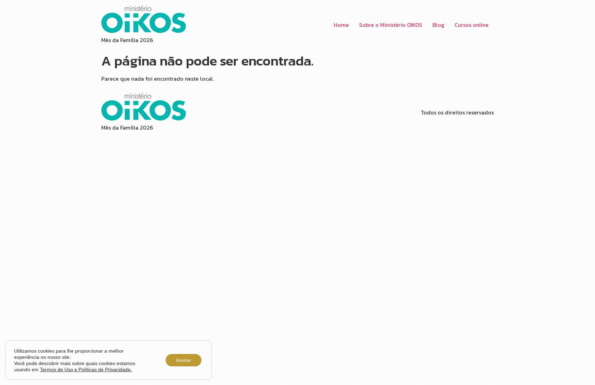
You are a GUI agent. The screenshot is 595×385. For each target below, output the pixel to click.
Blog (438, 25)
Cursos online (472, 25)
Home (341, 25)
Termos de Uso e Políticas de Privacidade (86, 369)
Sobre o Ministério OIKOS (390, 25)
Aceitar (183, 360)
